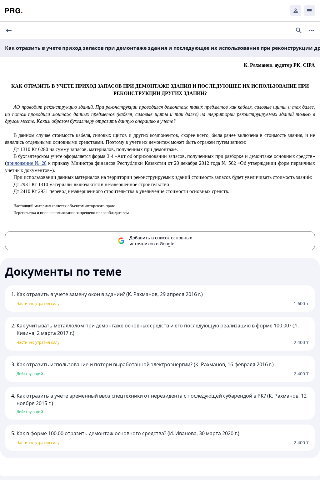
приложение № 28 (27, 163)
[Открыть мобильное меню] (309, 10)
